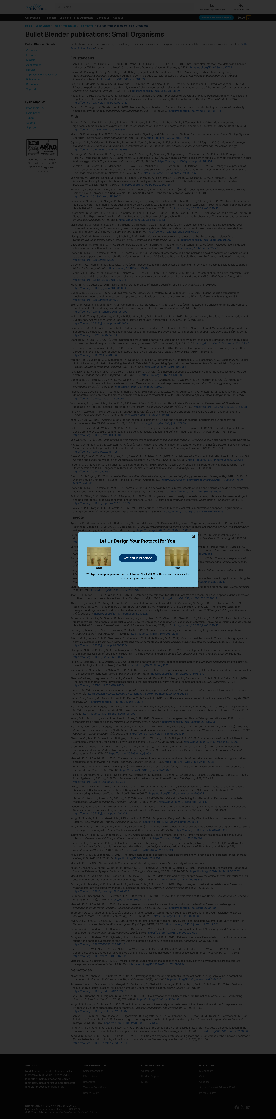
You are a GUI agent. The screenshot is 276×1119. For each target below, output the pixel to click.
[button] (193, 536)
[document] (138, 559)
